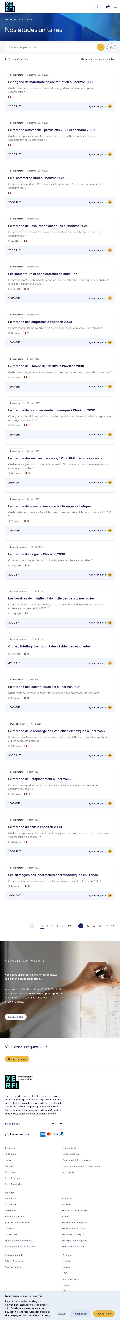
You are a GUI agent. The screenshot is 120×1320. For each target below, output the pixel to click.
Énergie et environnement (18, 1240)
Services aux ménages (73, 1228)
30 (100, 926)
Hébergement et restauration (20, 1246)
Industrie (66, 1204)
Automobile (11, 1210)
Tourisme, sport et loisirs (74, 1240)
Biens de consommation (17, 1222)
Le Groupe (10, 1154)
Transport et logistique (73, 1246)
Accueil (8, 19)
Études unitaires (70, 1154)
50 (112, 926)
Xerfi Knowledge (13, 1184)
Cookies (66, 1285)
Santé (65, 1216)
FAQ (64, 1273)
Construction (11, 1234)
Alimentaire (10, 1198)
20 (94, 926)
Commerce (10, 1228)
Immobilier (67, 1198)
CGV (64, 1291)
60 (69, 925)
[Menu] (115, 6)
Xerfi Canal (10, 1172)
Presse (8, 1160)
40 (106, 926)
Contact (66, 1267)
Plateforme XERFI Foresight (76, 1160)
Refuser (61, 1313)
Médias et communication (75, 1210)
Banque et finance (14, 1216)
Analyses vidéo (13, 1267)
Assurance (10, 1204)
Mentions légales (71, 1279)
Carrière (9, 1166)
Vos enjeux (68, 1172)
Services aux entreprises (75, 1222)
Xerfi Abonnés (12, 1178)
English (66, 1261)
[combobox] (52, 47)
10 (88, 926)
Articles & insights (14, 1261)
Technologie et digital (73, 1234)
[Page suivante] (80, 925)
